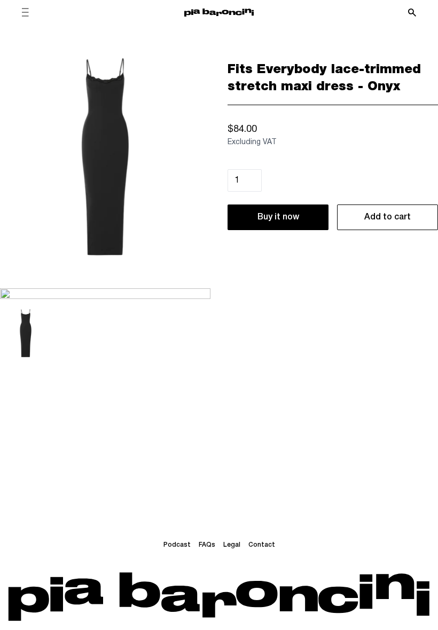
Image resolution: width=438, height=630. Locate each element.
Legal (231, 545)
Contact (261, 545)
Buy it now (278, 217)
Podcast (177, 545)
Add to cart (387, 217)
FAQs (207, 545)
